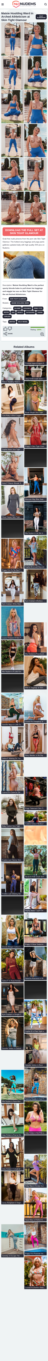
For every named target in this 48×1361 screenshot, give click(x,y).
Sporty (20, 312)
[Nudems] (24, 4)
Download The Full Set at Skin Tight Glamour (24, 232)
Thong (40, 312)
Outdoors (30, 312)
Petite (6, 312)
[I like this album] (5, 329)
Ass (13, 312)
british (12, 322)
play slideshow (41, 16)
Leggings (27, 308)
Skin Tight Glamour (18, 299)
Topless (7, 316)
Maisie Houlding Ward (20, 303)
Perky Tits (38, 308)
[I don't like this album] (10, 329)
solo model (23, 322)
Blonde (17, 308)
